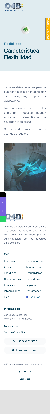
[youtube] (25, 371)
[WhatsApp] (3, 219)
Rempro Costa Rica (14, 332)
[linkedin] (30, 371)
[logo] (14, 4)
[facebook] (20, 371)
